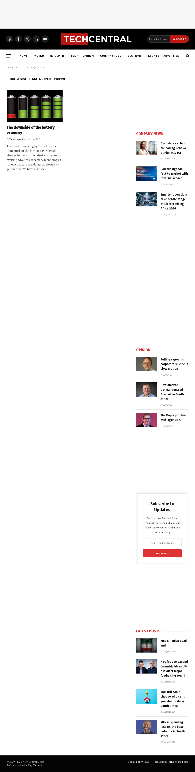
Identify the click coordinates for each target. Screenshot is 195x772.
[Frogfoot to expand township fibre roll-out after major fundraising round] (146, 666)
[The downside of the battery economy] (35, 105)
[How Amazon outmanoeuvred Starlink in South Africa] (146, 389)
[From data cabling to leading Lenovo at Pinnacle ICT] (146, 148)
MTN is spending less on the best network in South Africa (173, 729)
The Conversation (17, 139)
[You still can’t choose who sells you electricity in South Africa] (146, 696)
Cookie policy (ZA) (138, 761)
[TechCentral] (97, 39)
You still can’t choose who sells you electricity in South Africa (173, 699)
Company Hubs (110, 55)
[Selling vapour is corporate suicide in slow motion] (146, 364)
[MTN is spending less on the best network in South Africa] (146, 727)
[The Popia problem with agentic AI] (146, 420)
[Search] (187, 56)
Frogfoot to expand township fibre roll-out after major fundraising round (174, 669)
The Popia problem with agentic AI (173, 417)
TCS (73, 55)
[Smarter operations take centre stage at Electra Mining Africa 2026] (146, 199)
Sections (135, 55)
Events (153, 55)
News (24, 55)
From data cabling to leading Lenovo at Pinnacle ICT (173, 148)
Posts (18, 67)
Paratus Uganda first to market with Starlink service (174, 173)
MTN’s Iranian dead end (174, 643)
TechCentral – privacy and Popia (170, 761)
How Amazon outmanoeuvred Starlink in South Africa (172, 392)
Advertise (171, 55)
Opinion (88, 55)
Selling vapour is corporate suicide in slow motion (174, 364)
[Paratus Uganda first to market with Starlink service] (146, 173)
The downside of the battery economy (31, 130)
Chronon (37, 765)
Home (10, 67)
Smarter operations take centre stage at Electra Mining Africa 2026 (174, 201)
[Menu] (8, 56)
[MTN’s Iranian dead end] (146, 645)
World (39, 55)
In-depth (57, 55)
